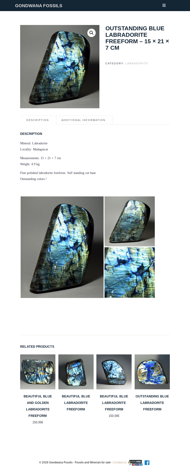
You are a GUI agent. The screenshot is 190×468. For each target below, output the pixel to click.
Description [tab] (37, 120)
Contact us (120, 462)
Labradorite (136, 63)
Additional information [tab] (83, 120)
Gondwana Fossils (38, 5)
